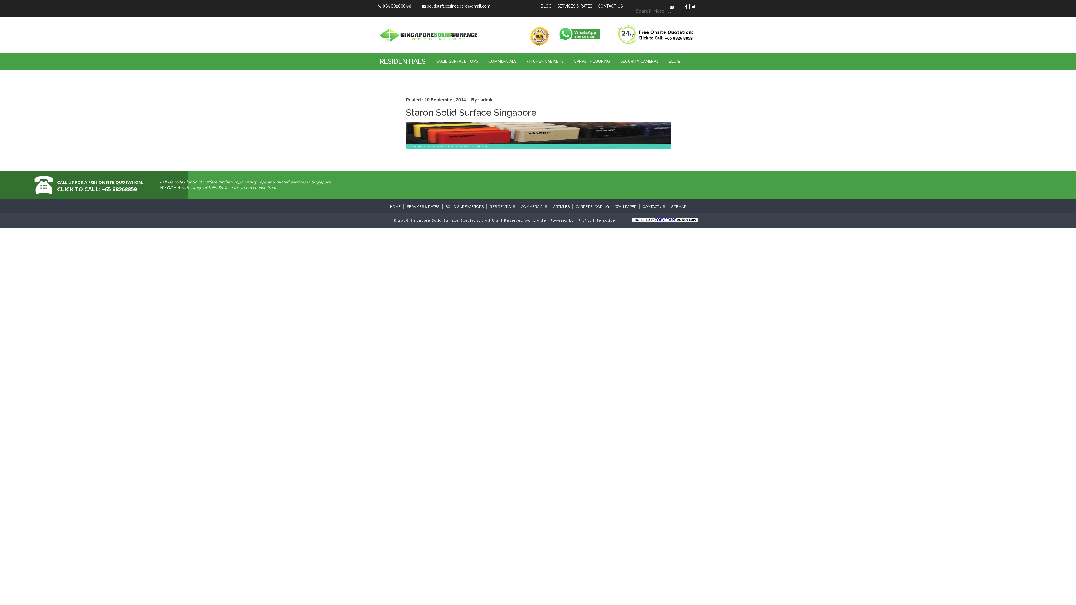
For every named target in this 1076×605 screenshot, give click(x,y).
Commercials (502, 61)
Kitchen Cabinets (545, 61)
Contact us (654, 206)
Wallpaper (626, 206)
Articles (561, 206)
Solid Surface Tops (457, 61)
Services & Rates (574, 6)
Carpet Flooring (592, 61)
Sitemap (678, 206)
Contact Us (610, 6)
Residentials (403, 61)
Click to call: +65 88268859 (97, 189)
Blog (546, 6)
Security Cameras (639, 61)
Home (395, 206)
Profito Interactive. (597, 220)
